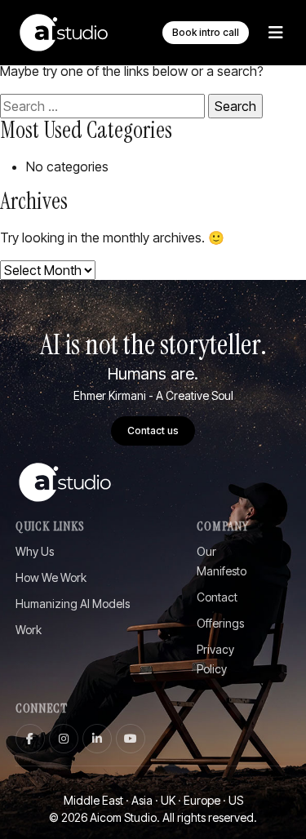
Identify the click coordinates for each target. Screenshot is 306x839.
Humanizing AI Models (73, 603)
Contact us (153, 430)
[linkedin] (97, 738)
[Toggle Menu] (276, 32)
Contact (217, 597)
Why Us (35, 551)
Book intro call (205, 32)
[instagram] (63, 738)
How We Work (51, 577)
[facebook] (30, 738)
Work (29, 630)
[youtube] (130, 738)
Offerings (220, 623)
